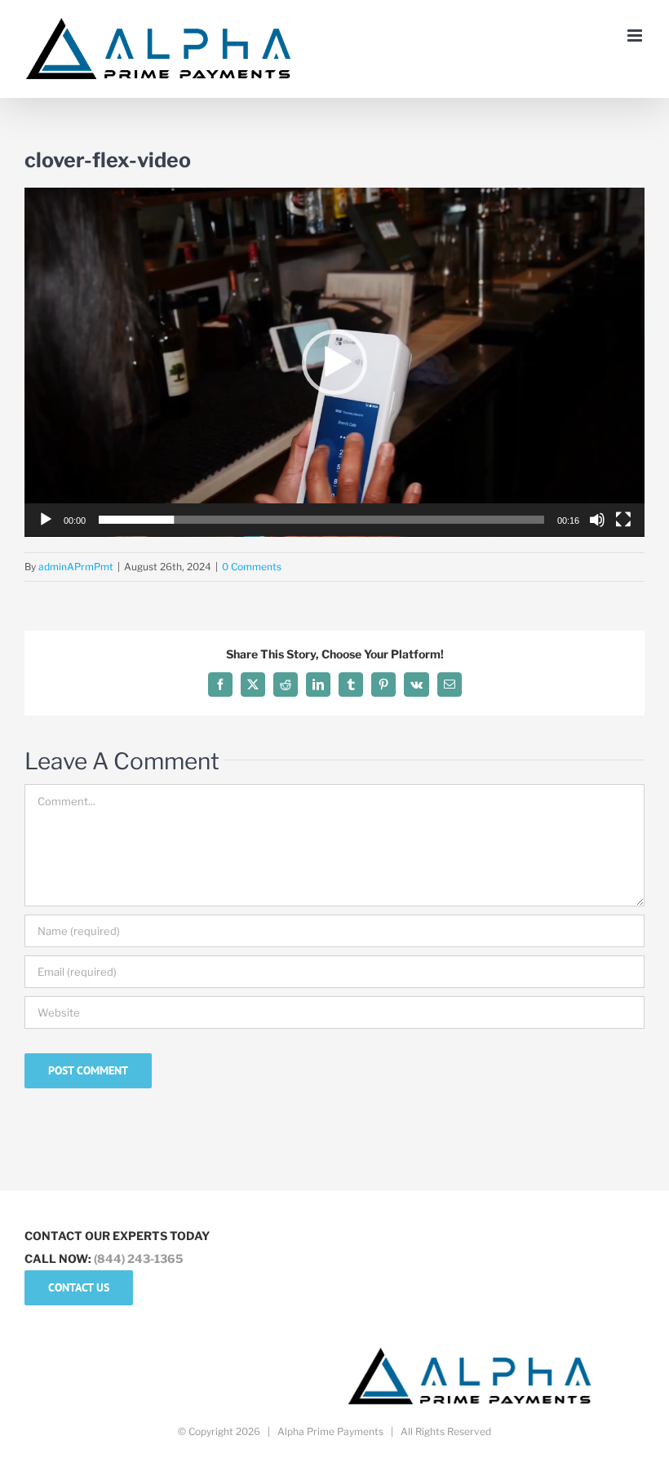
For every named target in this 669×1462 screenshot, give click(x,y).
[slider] (321, 520)
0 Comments (251, 566)
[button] (334, 362)
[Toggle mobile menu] (636, 35)
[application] (334, 362)
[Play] (46, 520)
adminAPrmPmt (75, 566)
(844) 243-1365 (138, 1258)
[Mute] (597, 520)
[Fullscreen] (623, 520)
